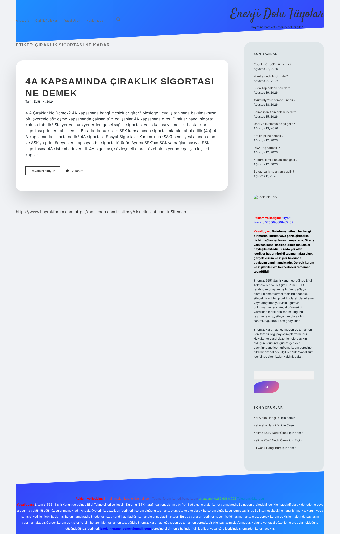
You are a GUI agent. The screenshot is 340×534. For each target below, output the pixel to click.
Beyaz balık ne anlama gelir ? (274, 171)
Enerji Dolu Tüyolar (277, 14)
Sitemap (178, 211)
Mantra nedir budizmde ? (271, 76)
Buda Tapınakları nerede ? (272, 88)
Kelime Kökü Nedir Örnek (271, 433)
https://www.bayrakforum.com (44, 211)
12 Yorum (76, 171)
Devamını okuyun (45, 172)
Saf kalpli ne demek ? (268, 136)
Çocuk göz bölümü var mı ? (272, 64)
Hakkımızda (94, 20)
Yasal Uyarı (72, 20)
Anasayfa (22, 20)
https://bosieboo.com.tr (97, 211)
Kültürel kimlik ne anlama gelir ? (275, 160)
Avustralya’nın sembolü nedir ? (274, 100)
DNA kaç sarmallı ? (267, 148)
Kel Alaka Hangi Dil (267, 418)
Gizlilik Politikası (46, 20)
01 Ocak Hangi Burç (268, 448)
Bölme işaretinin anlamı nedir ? (275, 112)
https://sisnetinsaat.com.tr (145, 211)
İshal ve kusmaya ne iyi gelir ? (274, 124)
